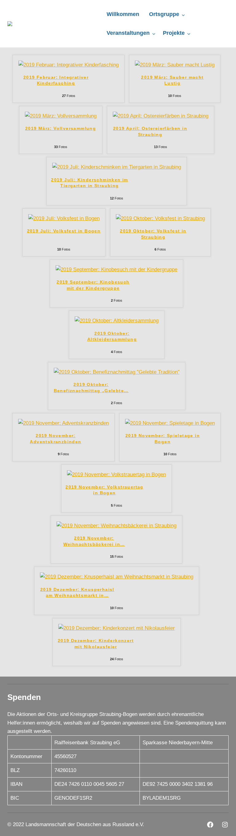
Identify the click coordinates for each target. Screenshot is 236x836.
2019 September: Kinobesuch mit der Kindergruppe (93, 285)
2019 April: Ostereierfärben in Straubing (150, 131)
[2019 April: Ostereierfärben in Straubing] (160, 116)
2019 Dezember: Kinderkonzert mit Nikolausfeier (96, 643)
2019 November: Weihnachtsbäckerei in (94, 541)
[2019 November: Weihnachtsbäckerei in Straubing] (116, 526)
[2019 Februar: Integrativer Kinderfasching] (68, 65)
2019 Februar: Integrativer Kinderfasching (55, 80)
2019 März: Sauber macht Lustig (172, 80)
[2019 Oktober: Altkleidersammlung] (117, 321)
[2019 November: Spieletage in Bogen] (170, 423)
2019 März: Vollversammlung (60, 128)
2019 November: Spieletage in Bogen (162, 438)
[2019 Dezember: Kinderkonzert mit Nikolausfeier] (116, 628)
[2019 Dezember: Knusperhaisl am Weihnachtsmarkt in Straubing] (116, 577)
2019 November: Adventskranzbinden (55, 438)
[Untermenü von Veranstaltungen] (153, 33)
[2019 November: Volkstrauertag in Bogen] (116, 474)
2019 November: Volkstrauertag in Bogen (104, 490)
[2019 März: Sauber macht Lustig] (174, 65)
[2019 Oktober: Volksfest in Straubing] (160, 218)
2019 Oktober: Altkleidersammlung (112, 336)
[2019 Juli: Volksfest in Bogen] (64, 218)
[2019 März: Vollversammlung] (60, 116)
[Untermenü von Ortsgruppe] (183, 15)
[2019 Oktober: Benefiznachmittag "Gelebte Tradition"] (116, 372)
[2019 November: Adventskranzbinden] (63, 423)
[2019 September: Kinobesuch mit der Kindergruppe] (116, 269)
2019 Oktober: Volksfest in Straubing (153, 233)
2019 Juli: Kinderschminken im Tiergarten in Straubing (89, 182)
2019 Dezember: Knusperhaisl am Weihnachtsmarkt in (77, 592)
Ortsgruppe (164, 14)
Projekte (174, 33)
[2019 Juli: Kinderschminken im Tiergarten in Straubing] (116, 167)
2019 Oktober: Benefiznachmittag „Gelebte (91, 387)
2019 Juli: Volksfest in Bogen (64, 230)
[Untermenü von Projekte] (189, 33)
